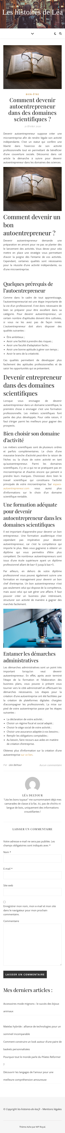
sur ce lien (26, 754)
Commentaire (11, 921)
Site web (8, 885)
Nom (7, 852)
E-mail (7, 868)
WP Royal (40, 1126)
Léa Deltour (15, 765)
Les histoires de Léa (32, 12)
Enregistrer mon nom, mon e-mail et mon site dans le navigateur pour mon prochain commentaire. (29, 910)
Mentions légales (52, 1109)
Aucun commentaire (51, 765)
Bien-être (32, 94)
